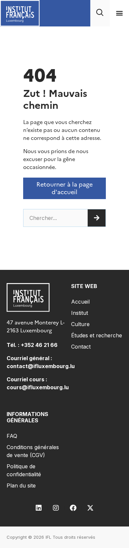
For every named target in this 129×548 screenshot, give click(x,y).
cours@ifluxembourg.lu (38, 387)
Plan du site (21, 485)
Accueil (80, 301)
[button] (119, 13)
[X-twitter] (90, 508)
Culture (80, 324)
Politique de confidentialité (24, 470)
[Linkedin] (38, 508)
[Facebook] (73, 508)
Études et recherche (96, 335)
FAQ (12, 436)
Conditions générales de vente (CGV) (33, 451)
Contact (81, 346)
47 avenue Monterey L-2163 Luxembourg (35, 326)
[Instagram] (55, 508)
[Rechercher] (97, 218)
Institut (79, 313)
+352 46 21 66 (39, 345)
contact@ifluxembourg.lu (41, 366)
